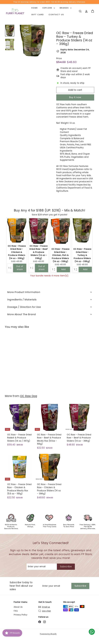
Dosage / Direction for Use (24, 307)
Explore (48, 8)
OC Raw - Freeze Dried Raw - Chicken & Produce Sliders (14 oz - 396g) (17, 252)
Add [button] (63, 269)
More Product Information (23, 292)
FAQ (16, 610)
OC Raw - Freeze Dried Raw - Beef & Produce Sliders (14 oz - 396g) (38, 252)
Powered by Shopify (48, 634)
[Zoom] (32, 40)
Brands (65, 8)
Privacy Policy (20, 614)
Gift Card (37, 14)
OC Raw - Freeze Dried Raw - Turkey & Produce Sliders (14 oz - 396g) (82, 255)
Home (34, 8)
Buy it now (75, 97)
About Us (18, 607)
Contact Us (56, 14)
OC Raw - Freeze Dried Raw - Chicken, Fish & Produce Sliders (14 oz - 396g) (60, 255)
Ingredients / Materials (22, 299)
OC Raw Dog (28, 396)
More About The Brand (21, 314)
